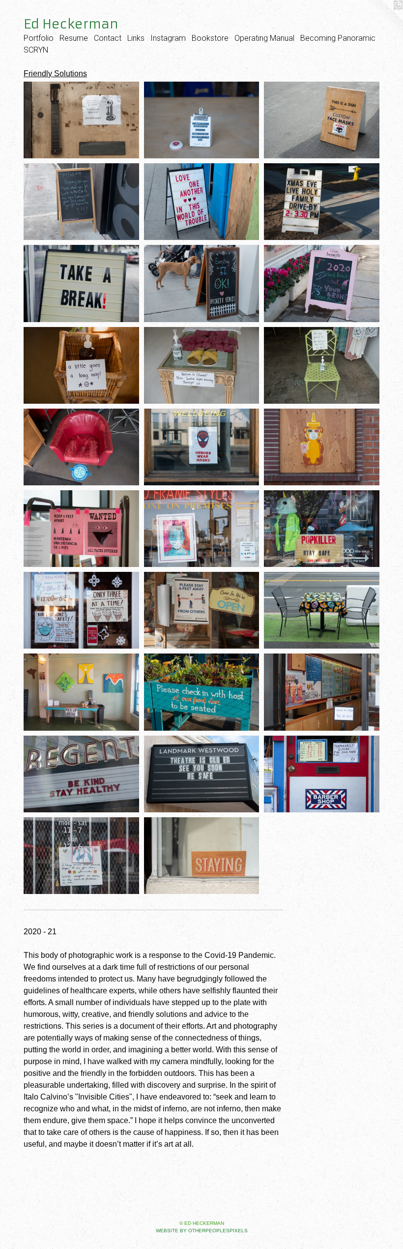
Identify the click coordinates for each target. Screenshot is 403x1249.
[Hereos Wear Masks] (201, 447)
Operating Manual (264, 38)
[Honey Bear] (321, 447)
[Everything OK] (201, 283)
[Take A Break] (81, 283)
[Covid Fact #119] (81, 201)
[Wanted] (81, 528)
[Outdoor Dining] (321, 610)
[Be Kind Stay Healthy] (81, 774)
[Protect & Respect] (201, 528)
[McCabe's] (81, 120)
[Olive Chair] (321, 365)
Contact (107, 38)
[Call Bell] (201, 120)
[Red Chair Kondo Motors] (81, 447)
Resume (73, 38)
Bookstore (210, 38)
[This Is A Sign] (321, 120)
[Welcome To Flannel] (201, 365)
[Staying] (201, 855)
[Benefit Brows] (321, 283)
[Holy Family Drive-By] (321, 201)
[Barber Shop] (321, 774)
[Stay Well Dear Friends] (81, 855)
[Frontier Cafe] (81, 692)
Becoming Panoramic (337, 38)
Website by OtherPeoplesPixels (202, 1230)
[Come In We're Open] (201, 610)
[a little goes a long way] (81, 365)
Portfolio (39, 38)
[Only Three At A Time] (81, 610)
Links (135, 38)
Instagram (168, 38)
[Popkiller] (321, 528)
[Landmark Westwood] (201, 774)
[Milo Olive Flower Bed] (201, 692)
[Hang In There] (321, 692)
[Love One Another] (201, 201)
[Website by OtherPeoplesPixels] (383, 19)
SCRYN (36, 50)
